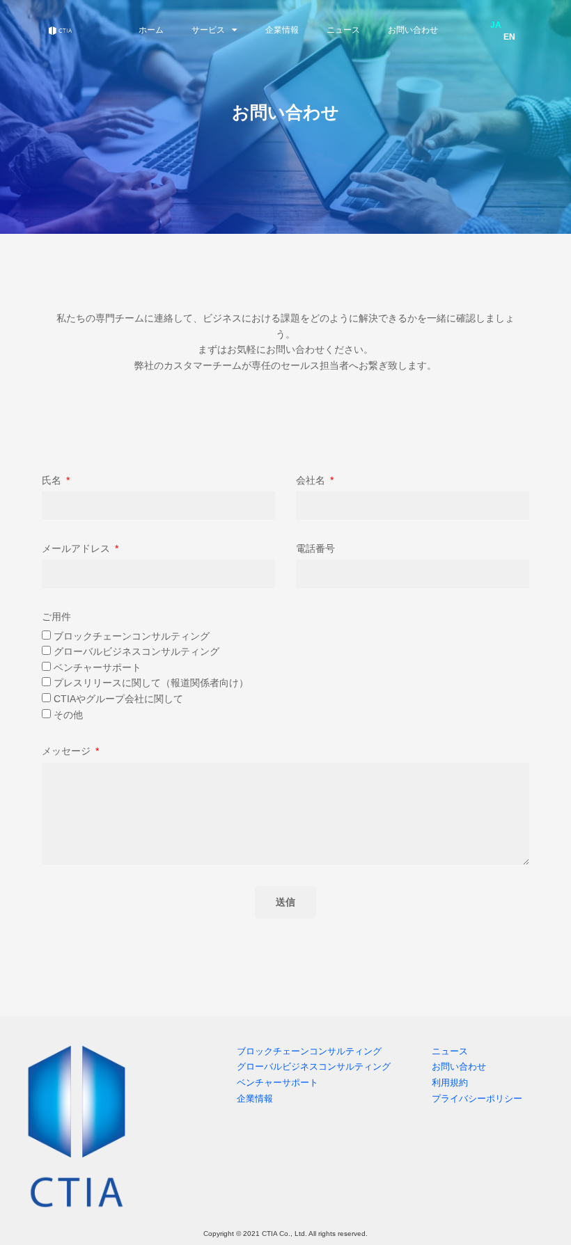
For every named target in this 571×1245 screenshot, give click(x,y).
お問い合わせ (413, 30)
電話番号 (315, 548)
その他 (68, 714)
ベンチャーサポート (97, 667)
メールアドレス (77, 548)
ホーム (151, 30)
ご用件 (56, 616)
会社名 (312, 480)
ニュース (343, 30)
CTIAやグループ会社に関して (118, 698)
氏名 (53, 480)
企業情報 (282, 30)
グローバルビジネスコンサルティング (136, 651)
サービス (208, 30)
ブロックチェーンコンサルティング (132, 636)
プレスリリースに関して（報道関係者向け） (151, 682)
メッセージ (67, 750)
